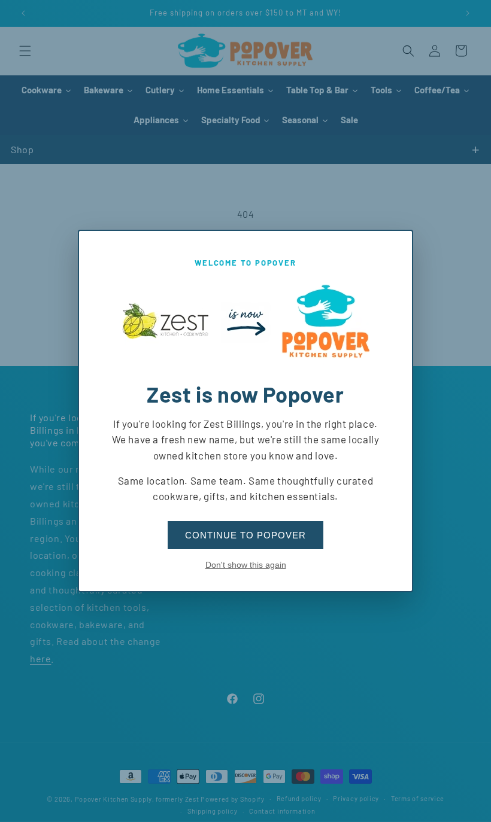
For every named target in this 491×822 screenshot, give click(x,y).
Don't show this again (245, 565)
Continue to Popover (245, 535)
